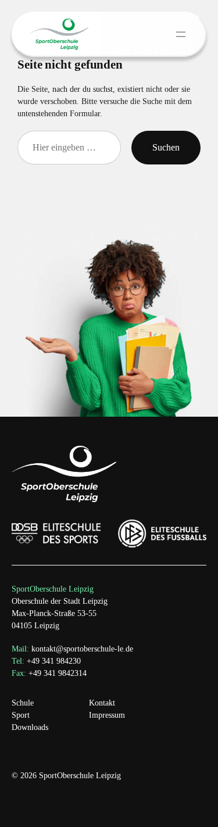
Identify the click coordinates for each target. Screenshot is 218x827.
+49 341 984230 (46, 661)
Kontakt (102, 703)
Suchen (166, 147)
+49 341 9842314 (49, 673)
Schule (23, 703)
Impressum (107, 715)
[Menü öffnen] (181, 34)
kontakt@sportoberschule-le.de (82, 649)
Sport (21, 715)
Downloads (30, 727)
